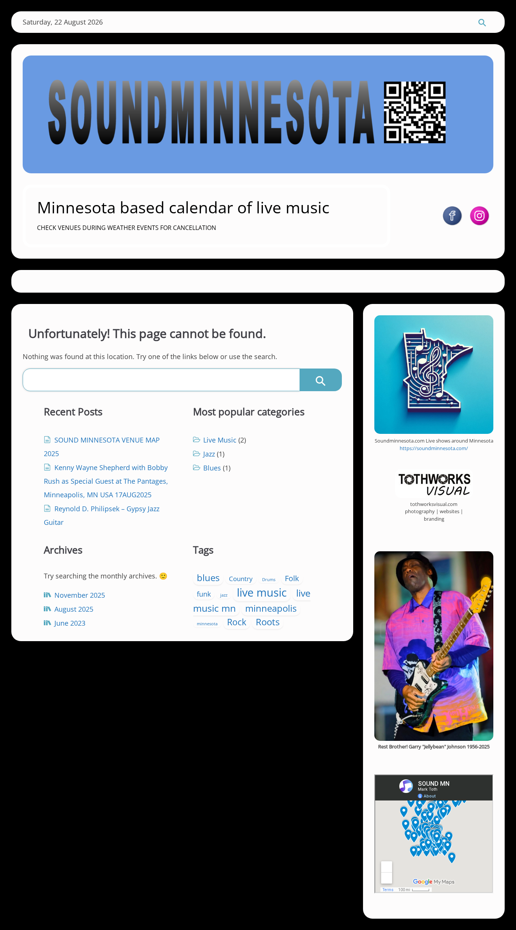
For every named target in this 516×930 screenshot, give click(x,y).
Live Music (219, 439)
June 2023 (69, 623)
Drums (268, 579)
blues (208, 577)
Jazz (209, 453)
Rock (236, 622)
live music (262, 592)
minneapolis (271, 608)
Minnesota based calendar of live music (183, 207)
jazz (223, 595)
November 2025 (79, 595)
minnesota (207, 623)
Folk (292, 578)
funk (204, 593)
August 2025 (73, 609)
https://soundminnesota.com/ (434, 448)
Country (241, 578)
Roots (268, 622)
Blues (212, 467)
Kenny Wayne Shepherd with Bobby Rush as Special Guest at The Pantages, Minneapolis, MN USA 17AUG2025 (106, 481)
